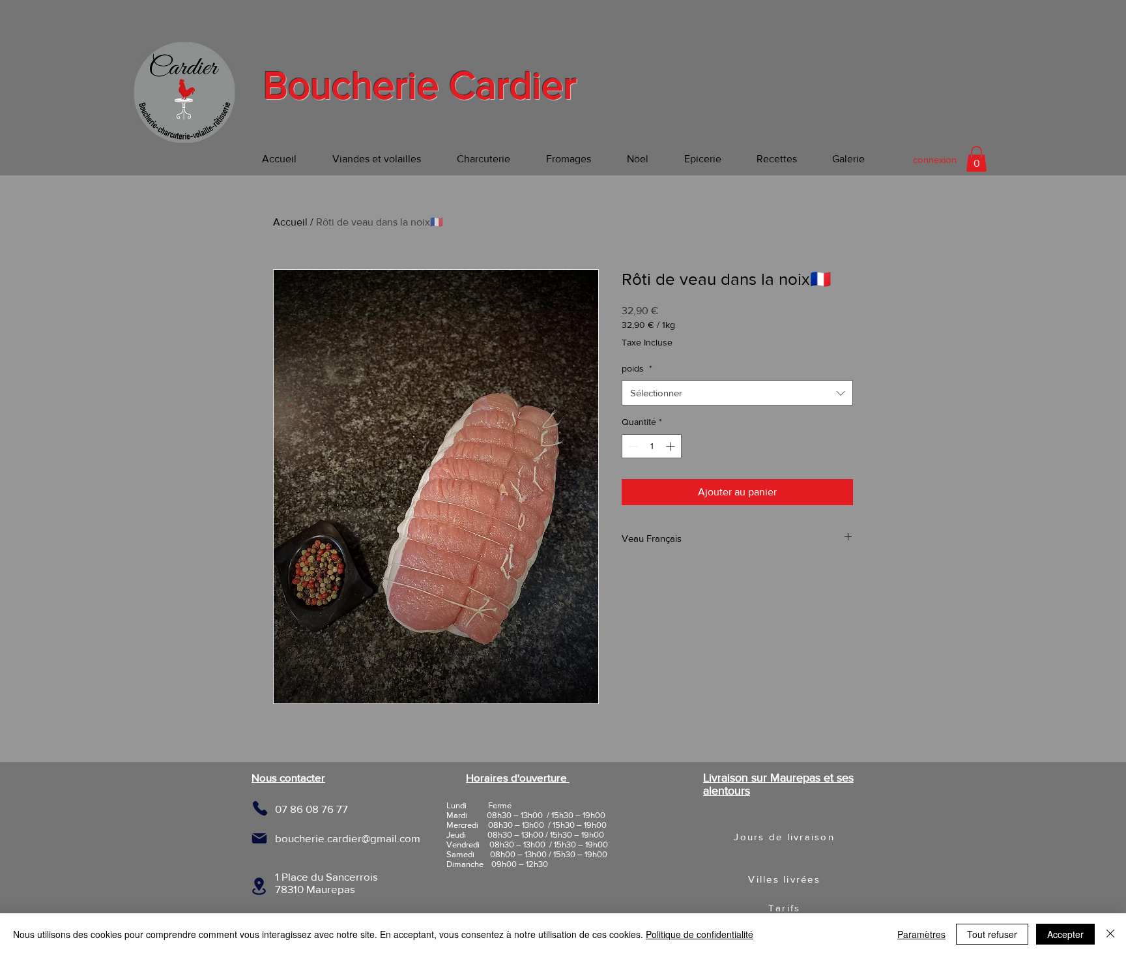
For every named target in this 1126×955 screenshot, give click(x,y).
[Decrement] (632, 446)
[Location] (259, 886)
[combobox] (737, 392)
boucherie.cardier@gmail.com (347, 838)
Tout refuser (992, 934)
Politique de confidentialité (699, 934)
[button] (976, 158)
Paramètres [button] (921, 934)
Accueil (290, 222)
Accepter (1065, 934)
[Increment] (671, 446)
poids (637, 368)
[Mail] (259, 838)
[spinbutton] (651, 446)
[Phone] (260, 808)
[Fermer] (1110, 934)
